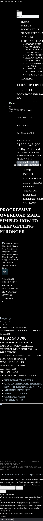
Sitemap (4, 470)
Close (19, 13)
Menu (18, 9)
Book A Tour (32, 178)
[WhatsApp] (8, 323)
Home (27, 169)
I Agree (19, 488)
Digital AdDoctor (30, 467)
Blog (4, 260)
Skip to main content (7, 1)
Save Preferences (7, 519)
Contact (29, 203)
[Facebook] (2, 323)
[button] (4, 107)
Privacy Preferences (8, 488)
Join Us (28, 174)
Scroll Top (18, 1)
